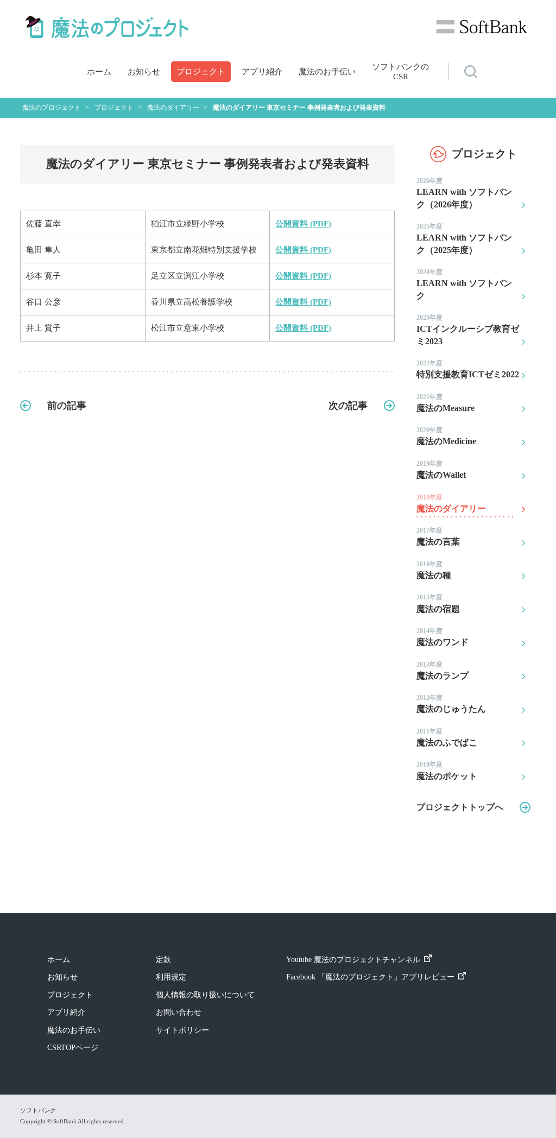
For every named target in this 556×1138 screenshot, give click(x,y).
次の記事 (348, 405)
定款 (163, 960)
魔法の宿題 (438, 603)
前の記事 (66, 405)
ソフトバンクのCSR (400, 71)
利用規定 (171, 977)
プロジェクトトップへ (459, 807)
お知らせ (144, 71)
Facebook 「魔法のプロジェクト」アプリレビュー (370, 977)
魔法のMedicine (446, 436)
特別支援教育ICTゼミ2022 (467, 369)
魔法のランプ (442, 670)
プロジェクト (200, 71)
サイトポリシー (182, 1030)
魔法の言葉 (438, 536)
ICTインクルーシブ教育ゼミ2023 (467, 330)
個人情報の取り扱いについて (205, 995)
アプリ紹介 (262, 71)
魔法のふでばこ (446, 737)
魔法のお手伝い (327, 71)
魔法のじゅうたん (451, 703)
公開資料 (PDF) (303, 223)
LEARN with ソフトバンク (464, 284)
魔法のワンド (442, 637)
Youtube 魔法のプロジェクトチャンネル (353, 960)
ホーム (99, 71)
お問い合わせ (178, 1012)
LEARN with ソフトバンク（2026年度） (464, 193)
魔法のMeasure (445, 403)
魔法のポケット (446, 770)
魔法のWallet (441, 469)
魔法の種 (433, 570)
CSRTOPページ (72, 1048)
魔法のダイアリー (451, 503)
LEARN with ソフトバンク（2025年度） (464, 239)
